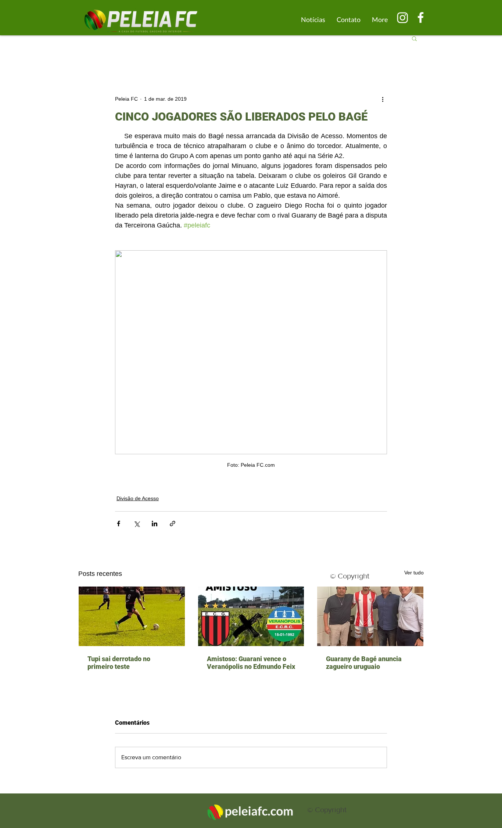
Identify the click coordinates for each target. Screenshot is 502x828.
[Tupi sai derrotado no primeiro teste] (132, 616)
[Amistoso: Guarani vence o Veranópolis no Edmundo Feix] (251, 616)
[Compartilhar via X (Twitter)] (136, 523)
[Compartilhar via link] (172, 523)
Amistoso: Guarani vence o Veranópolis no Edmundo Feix (251, 662)
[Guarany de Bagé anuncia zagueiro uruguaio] (370, 616)
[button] (414, 38)
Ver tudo (414, 573)
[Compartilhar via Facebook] (118, 523)
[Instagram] (402, 17)
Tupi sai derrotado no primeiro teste (118, 662)
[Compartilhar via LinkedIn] (154, 523)
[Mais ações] (382, 98)
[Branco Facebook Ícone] (420, 17)
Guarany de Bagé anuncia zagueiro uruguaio (364, 662)
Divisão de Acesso (137, 498)
